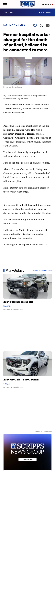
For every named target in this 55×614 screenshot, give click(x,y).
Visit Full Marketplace (42, 270)
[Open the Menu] (4, 4)
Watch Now (47, 4)
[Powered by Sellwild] (47, 432)
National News (14, 24)
